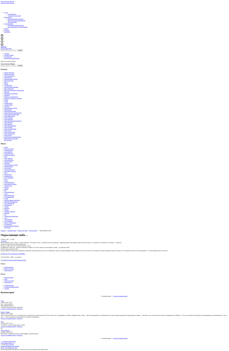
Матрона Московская (10, 202)
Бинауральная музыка (11, 79)
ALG (2, 301)
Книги (6, 28)
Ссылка (6, 288)
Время (6, 84)
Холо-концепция (9, 76)
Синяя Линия (8, 105)
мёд (5, 190)
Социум (6, 106)
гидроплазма (8, 219)
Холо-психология (9, 132)
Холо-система (9, 344)
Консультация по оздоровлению (17, 27)
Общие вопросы (9, 72)
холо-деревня (8, 158)
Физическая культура (10, 108)
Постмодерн (8, 77)
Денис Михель (5, 330)
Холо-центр (7, 135)
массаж (6, 187)
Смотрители (8, 57)
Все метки (7, 227)
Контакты (7, 32)
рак (5, 214)
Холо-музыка (8, 127)
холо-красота (8, 152)
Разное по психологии (11, 97)
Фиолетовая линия (10, 111)
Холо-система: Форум (7, 1)
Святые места (8, 103)
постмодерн (8, 174)
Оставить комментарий (11, 287)
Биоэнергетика (8, 80)
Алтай (6, 198)
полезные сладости (10, 171)
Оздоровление (8, 24)
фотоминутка (8, 176)
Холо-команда (8, 119)
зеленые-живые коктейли (12, 200)
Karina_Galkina (5, 312)
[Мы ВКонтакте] (4, 348)
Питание (7, 95)
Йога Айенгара (9, 89)
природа (6, 208)
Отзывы (6, 30)
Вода (5, 82)
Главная (6, 53)
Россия (6, 210)
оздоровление (8, 150)
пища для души (9, 149)
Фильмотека (8, 109)
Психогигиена (12, 22)
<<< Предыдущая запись (8, 341)
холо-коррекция (9, 197)
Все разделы (8, 140)
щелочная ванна (9, 195)
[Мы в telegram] (12, 348)
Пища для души (9, 74)
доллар (6, 206)
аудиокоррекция (9, 192)
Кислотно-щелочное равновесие (14, 90)
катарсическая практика (11, 226)
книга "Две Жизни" (10, 223)
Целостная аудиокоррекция (12, 137)
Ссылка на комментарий (8, 309)
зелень (6, 181)
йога (5, 173)
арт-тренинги (8, 221)
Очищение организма (11, 93)
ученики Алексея (9, 211)
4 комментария (8, 285)
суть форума (8, 224)
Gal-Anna (4, 241)
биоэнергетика (8, 153)
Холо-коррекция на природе (12, 121)
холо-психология (9, 169)
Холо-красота (8, 122)
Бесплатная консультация (15, 19)
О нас (6, 12)
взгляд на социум (9, 155)
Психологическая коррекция (16, 20)
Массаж (6, 92)
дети (5, 218)
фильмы (6, 213)
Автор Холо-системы (14, 16)
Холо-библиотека (9, 116)
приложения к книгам (11, 165)
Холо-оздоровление (10, 129)
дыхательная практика (11, 216)
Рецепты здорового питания (13, 98)
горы (5, 194)
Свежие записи (9, 55)
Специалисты (12, 14)
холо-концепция (9, 182)
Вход (10, 48)
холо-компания (8, 160)
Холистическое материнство (13, 113)
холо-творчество (9, 203)
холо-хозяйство (9, 177)
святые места (8, 161)
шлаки (6, 189)
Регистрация (4, 48)
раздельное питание (10, 184)
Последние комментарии (12, 58)
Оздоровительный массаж (16, 25)
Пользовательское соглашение (10, 346)
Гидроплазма (8, 85)
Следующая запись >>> (8, 343)
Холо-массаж (8, 124)
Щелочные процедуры (11, 138)
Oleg (2, 322)
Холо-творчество (9, 134)
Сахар (6, 101)
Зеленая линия (11, 230)
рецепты (6, 163)
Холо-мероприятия (10, 125)
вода (5, 179)
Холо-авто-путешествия (11, 114)
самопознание (8, 166)
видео (6, 147)
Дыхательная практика (11, 87)
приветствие (8, 186)
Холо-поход (7, 130)
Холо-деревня (8, 117)
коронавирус (8, 205)
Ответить (19, 309)
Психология (8, 17)
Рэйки (6, 100)
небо (5, 157)
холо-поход (7, 168)
